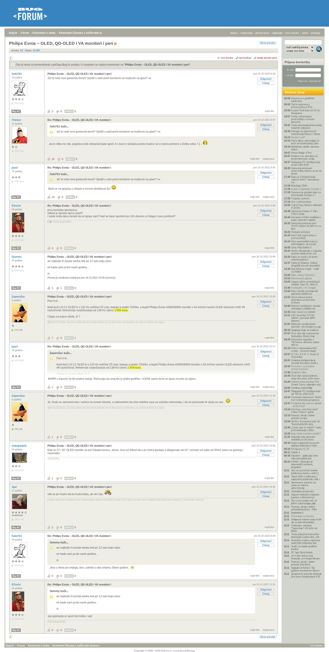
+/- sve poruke (225, 57)
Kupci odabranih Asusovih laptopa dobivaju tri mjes (305, 444)
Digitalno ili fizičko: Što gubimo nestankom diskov (305, 569)
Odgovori (265, 78)
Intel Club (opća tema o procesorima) (303, 236)
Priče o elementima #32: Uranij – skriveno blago (304, 349)
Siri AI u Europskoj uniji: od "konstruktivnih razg (305, 422)
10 (53, 159)
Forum (25, 32)
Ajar (15, 487)
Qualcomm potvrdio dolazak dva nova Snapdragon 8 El (306, 575)
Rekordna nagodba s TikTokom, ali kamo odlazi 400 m (305, 342)
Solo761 (17, 73)
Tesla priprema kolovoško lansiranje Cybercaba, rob (305, 535)
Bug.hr (13, 32)
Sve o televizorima (301, 201)
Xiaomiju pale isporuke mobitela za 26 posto (303, 438)
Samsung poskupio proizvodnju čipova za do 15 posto (306, 171)
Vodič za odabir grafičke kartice (304, 547)
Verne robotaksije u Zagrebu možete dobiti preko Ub (306, 252)
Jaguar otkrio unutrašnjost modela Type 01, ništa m (305, 283)
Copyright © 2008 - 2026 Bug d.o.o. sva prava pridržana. (164, 650)
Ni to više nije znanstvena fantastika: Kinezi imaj (305, 334)
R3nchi (16, 205)
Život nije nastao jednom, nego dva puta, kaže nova (305, 377)
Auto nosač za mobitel (303, 312)
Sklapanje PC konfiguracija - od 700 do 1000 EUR (306, 392)
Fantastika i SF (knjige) (303, 287)
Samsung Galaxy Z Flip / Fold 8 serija (304, 212)
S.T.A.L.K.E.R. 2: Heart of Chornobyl (305, 355)
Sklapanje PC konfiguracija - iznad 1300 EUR (306, 163)
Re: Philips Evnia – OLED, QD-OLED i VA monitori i (79, 120)
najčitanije (277, 33)
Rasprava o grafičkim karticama (302, 99)
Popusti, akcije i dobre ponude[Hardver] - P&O (304, 508)
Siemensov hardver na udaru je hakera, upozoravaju (303, 485)
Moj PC (16, 111)
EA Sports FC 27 (300, 449)
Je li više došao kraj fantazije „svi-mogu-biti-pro (305, 557)
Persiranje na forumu (302, 516)
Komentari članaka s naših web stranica (84, 32)
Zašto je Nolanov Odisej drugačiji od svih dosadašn (305, 264)
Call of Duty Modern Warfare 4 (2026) (306, 206)
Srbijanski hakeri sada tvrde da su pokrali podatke (306, 520)
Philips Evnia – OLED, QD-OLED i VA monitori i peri (157, 64)
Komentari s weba (44, 32)
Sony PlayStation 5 (301, 247)
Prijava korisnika (297, 62)
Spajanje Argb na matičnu (304, 330)
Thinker (17, 120)
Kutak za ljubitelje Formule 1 (306, 189)
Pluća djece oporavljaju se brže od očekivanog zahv (305, 142)
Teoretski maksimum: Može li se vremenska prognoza (306, 398)
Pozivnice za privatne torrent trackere (302, 367)
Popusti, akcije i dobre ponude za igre (303, 416)
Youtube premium (300, 232)
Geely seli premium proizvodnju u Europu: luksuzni (303, 119)
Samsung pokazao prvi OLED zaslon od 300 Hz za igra (306, 226)
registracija (246, 33)
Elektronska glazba (301, 278)
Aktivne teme (295, 92)
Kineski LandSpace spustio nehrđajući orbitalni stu (305, 307)
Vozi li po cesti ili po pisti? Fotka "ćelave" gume (304, 410)
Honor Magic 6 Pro (301, 152)
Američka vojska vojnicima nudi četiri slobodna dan (305, 541)
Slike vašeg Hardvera (303, 275)
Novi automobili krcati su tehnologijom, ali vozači (304, 242)
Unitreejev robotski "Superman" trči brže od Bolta (304, 528)
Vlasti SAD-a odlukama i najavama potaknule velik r (305, 477)
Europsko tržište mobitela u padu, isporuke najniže (306, 218)
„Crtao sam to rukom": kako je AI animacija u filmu (306, 428)
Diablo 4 (295, 452)
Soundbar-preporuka (302, 491)
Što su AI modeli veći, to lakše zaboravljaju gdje (304, 502)
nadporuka (268, 158)
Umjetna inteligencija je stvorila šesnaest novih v (304, 361)
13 (53, 197)
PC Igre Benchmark (302, 552)
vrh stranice (316, 645)
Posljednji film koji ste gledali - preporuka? (306, 404)
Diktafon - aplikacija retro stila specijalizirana (304, 457)
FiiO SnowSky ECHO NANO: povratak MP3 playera (303, 318)
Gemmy (17, 256)
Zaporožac (19, 296)
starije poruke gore (267, 57)
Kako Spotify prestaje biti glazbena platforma (304, 292)
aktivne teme (262, 33)
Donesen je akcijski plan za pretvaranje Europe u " (306, 193)
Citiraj (265, 83)
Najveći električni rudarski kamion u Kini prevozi (305, 496)
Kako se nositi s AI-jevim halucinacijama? (304, 258)
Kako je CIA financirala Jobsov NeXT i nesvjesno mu (305, 180)
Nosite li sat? (298, 137)
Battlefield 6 (297, 512)
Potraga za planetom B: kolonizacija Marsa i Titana (305, 132)
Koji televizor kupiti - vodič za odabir (305, 270)
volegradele (19, 445)
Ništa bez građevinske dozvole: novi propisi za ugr (306, 325)
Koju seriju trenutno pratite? (306, 433)
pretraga (315, 33)
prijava (233, 33)
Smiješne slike (299, 372)
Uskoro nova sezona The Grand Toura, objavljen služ (306, 383)
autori (305, 33)
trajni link (269, 111)
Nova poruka (267, 42)
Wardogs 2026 (299, 185)
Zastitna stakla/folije (301, 387)
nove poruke (292, 33)
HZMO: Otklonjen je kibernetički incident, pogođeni (302, 464)
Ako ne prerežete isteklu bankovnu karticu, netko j (304, 471)
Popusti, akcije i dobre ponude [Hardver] (303, 563)
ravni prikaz (245, 57)
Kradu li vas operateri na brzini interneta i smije (304, 157)
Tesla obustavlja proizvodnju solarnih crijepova (306, 126)
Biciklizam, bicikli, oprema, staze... (305, 148)
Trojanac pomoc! (300, 198)
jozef (15, 167)
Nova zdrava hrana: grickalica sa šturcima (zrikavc (303, 300)
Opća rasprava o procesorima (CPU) (301, 105)
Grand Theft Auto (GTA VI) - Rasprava (306, 111)
